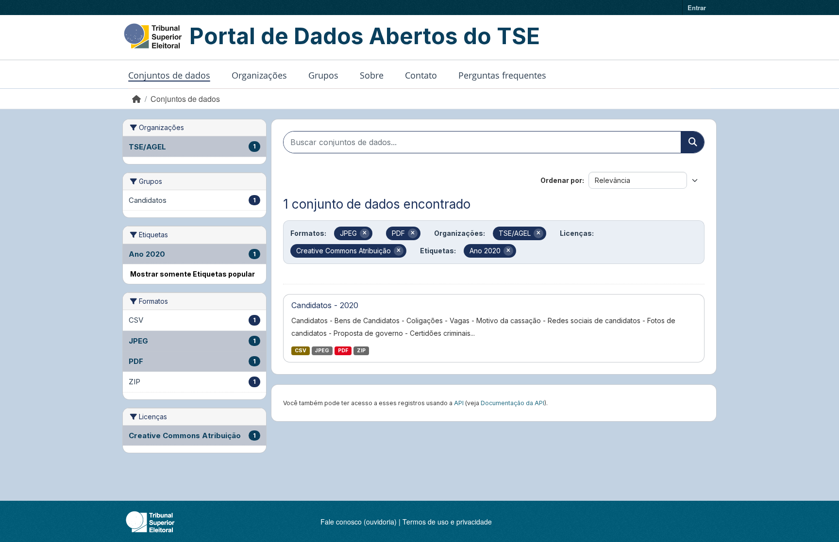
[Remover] (364, 233)
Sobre (372, 75)
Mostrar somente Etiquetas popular (192, 274)
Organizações (259, 75)
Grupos (323, 75)
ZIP (361, 350)
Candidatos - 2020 (324, 305)
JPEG (322, 350)
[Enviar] (692, 142)
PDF (343, 350)
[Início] (136, 98)
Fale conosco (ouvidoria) (358, 521)
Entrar (697, 7)
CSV (300, 350)
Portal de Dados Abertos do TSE (364, 35)
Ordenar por (561, 180)
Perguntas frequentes (502, 75)
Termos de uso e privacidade (447, 521)
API (459, 403)
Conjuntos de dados (169, 75)
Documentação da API (512, 403)
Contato (421, 75)
